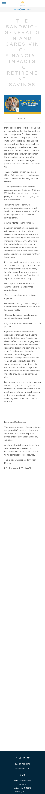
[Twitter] (20, 757)
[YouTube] (28, 757)
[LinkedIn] (24, 757)
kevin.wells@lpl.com (22, 768)
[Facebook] (16, 757)
